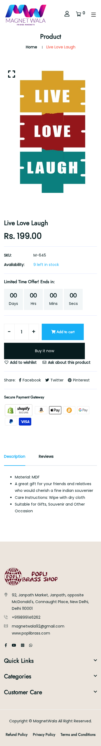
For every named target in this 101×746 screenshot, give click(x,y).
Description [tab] (14, 456)
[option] (50, 132)
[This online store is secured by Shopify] (19, 410)
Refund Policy (16, 734)
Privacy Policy (44, 734)
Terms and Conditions (78, 734)
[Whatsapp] (31, 645)
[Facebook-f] (6, 645)
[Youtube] (14, 645)
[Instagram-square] (22, 645)
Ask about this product (68, 362)
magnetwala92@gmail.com (38, 626)
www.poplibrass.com (31, 633)
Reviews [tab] (46, 456)
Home (31, 47)
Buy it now (44, 351)
